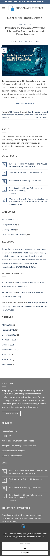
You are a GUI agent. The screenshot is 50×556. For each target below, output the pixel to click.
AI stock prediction (34, 112)
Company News (9, 224)
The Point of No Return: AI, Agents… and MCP (26, 173)
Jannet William (8, 292)
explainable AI (7, 263)
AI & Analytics (25, 25)
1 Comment (15, 193)
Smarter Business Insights (13, 450)
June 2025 (6, 359)
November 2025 (9, 339)
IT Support (6, 435)
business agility (19, 263)
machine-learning (29, 256)
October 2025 (8, 344)
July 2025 (6, 354)
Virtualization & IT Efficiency (14, 234)
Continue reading (25, 103)
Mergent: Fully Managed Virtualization (19, 445)
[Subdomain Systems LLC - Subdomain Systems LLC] (25, 8)
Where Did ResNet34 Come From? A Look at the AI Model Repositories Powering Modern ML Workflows (28, 201)
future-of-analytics (20, 259)
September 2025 (9, 349)
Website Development (12, 455)
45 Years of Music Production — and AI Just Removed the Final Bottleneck (28, 164)
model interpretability (37, 253)
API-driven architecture (17, 252)
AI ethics (16, 256)
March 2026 (7, 324)
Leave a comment (41, 117)
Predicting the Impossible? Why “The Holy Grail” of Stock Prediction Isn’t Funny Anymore (25, 31)
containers (7, 256)
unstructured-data (26, 266)
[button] (3, 8)
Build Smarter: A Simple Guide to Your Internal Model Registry (25, 189)
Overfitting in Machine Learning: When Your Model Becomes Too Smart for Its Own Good (24, 306)
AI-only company (11, 249)
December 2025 (9, 335)
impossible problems (16, 115)
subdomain (35, 41)
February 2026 (8, 330)
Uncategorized (8, 229)
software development (37, 260)
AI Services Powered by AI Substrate (18, 440)
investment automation (33, 115)
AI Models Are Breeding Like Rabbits (25, 180)
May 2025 (6, 364)
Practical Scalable (9, 431)
